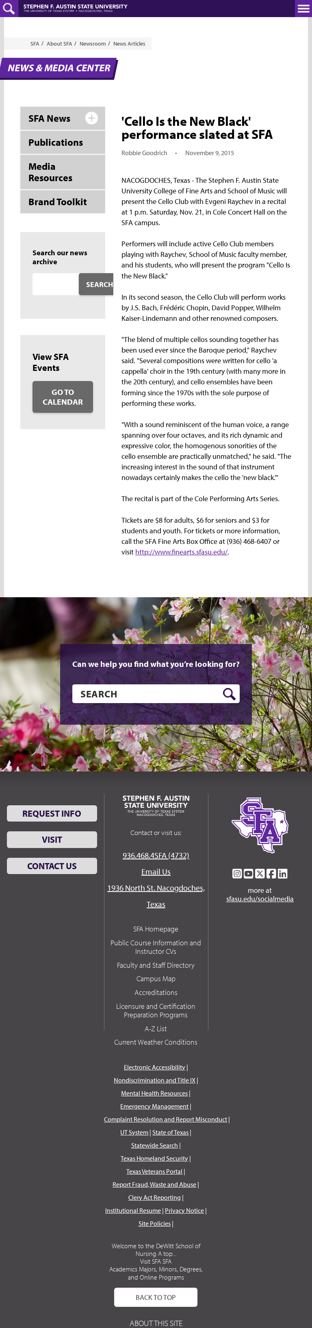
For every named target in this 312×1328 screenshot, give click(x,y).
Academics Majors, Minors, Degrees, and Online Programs (156, 1273)
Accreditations (156, 992)
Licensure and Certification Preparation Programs (155, 1010)
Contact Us (52, 866)
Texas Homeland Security (154, 1158)
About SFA (59, 43)
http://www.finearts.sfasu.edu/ (181, 552)
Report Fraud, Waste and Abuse (154, 1184)
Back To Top (156, 1297)
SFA (34, 43)
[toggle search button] (9, 8)
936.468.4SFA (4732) (156, 855)
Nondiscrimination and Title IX (154, 1080)
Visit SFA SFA (155, 1261)
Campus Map (156, 978)
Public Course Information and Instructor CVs (155, 947)
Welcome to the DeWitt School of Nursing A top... (156, 1250)
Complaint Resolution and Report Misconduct (165, 1119)
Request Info (51, 813)
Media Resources (50, 172)
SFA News (49, 118)
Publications (55, 142)
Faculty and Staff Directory (156, 965)
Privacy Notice (184, 1210)
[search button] (229, 694)
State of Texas (170, 1132)
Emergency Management (154, 1106)
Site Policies (155, 1223)
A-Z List (156, 1028)
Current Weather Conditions (155, 1042)
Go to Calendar (63, 397)
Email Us (156, 871)
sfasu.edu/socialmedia (260, 898)
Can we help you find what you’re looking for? (156, 664)
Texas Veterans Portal (154, 1171)
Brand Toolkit (57, 201)
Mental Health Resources (154, 1093)
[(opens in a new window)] (237, 873)
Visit (52, 839)
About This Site (156, 1323)
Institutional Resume (133, 1210)
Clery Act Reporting (154, 1197)
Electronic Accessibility (154, 1067)
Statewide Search (154, 1145)
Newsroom (93, 43)
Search (99, 284)
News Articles (129, 43)
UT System (134, 1132)
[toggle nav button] (303, 8)
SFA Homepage (155, 929)
